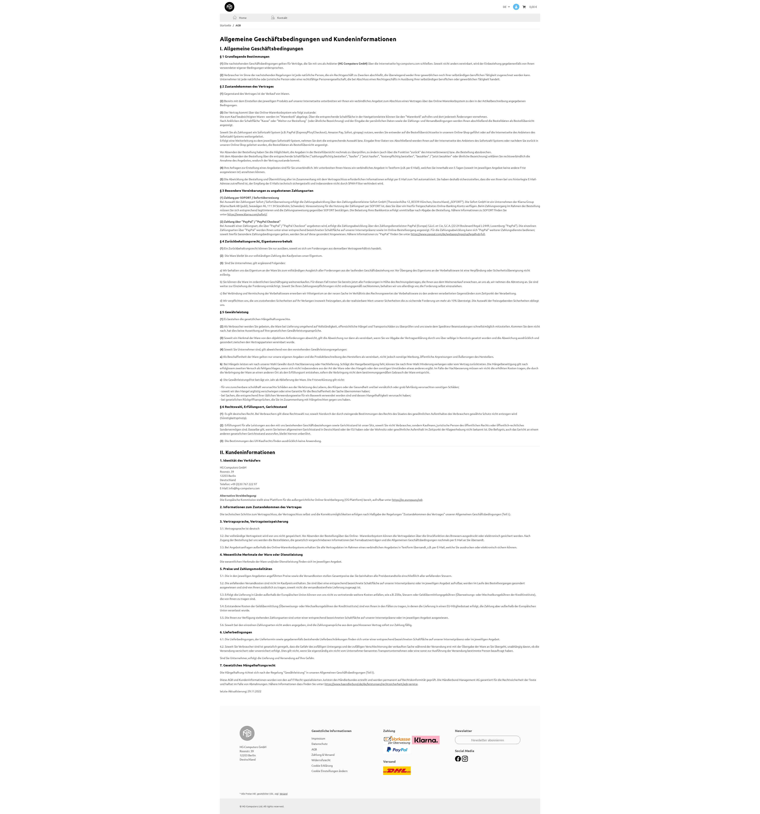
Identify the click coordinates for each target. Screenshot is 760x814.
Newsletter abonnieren (487, 740)
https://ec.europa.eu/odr (407, 499)
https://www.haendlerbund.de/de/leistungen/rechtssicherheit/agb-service (371, 684)
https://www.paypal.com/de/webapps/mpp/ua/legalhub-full (448, 234)
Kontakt (282, 17)
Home (242, 17)
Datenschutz (320, 743)
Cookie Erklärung (322, 765)
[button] (516, 7)
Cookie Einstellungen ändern (330, 771)
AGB (314, 749)
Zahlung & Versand (323, 754)
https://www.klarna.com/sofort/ (247, 214)
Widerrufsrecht (321, 760)
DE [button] (504, 7)
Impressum (318, 738)
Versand (283, 793)
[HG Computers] (229, 6)
